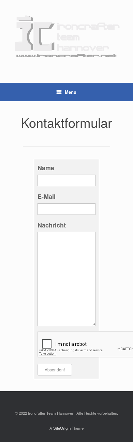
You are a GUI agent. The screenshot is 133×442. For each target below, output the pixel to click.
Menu (70, 92)
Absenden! (55, 369)
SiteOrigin (62, 428)
